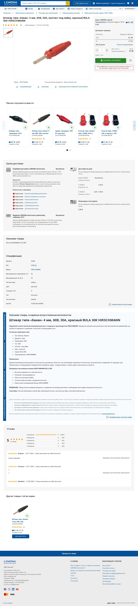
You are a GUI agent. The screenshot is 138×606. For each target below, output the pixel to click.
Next (134, 126)
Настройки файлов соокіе (111, 584)
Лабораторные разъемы (71, 13)
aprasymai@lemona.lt (108, 414)
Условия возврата (108, 579)
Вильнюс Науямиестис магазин (35, 196)
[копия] (48, 25)
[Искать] (68, 3)
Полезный (74, 581)
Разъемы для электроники (48, 13)
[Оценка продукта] (12, 25)
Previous (3, 126)
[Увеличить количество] (97, 50)
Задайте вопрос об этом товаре (122, 304)
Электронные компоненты (24, 13)
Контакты (74, 578)
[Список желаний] (128, 3)
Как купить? (60, 9)
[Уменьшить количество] (107, 50)
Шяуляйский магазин (32, 205)
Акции (30, 9)
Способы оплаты (108, 568)
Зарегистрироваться (118, 3)
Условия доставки (108, 571)
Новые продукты (77, 9)
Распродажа (45, 9)
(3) (21, 25)
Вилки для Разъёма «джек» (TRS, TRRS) (99, 13)
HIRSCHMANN (23, 82)
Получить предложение (125, 44)
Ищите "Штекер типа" (70, 82)
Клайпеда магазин (31, 202)
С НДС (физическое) (81, 3)
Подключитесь (100, 22)
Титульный (7, 13)
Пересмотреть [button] (20, 536)
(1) (90, 138)
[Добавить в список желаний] (130, 60)
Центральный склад (31, 208)
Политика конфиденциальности (113, 573)
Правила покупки (108, 576)
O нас (72, 576)
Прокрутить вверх (69, 553)
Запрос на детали (95, 9)
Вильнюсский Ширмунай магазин (36, 193)
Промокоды (106, 581)
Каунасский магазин (31, 199)
